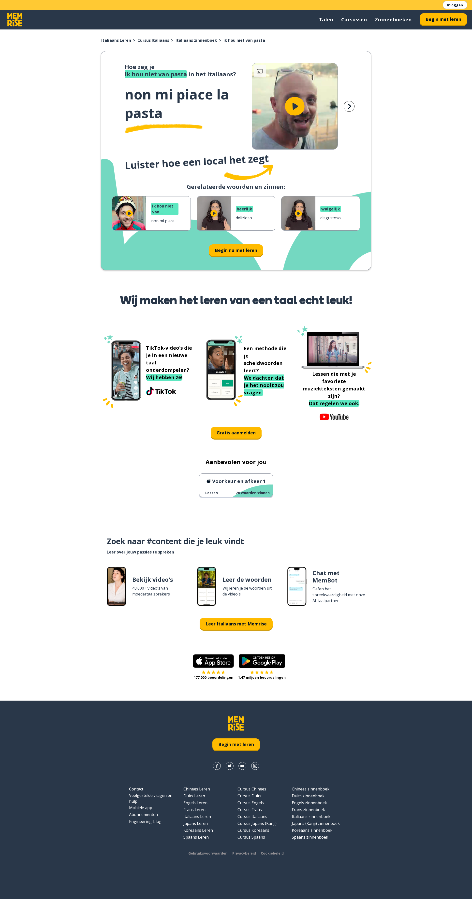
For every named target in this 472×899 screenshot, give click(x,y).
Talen (326, 19)
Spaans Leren (196, 837)
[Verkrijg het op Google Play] (262, 661)
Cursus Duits (249, 796)
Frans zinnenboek (308, 809)
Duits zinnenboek (308, 796)
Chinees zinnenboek (310, 789)
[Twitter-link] (230, 766)
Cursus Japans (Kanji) (257, 823)
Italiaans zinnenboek (196, 40)
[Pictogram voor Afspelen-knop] (295, 106)
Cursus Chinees (251, 789)
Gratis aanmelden (236, 433)
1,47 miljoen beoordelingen (262, 677)
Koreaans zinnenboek (312, 830)
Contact (136, 789)
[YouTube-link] (242, 766)
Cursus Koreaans (253, 830)
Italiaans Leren (116, 40)
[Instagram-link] (255, 766)
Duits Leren (194, 796)
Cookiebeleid (272, 853)
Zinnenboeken (393, 19)
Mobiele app (140, 807)
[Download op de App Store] (213, 661)
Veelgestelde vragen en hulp (150, 798)
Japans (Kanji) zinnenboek (316, 823)
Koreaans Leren (198, 830)
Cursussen (354, 19)
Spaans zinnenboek (310, 837)
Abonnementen (143, 814)
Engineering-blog (145, 821)
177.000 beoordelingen (213, 677)
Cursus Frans (249, 809)
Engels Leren (195, 802)
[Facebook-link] (217, 766)
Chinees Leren (196, 789)
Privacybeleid (244, 853)
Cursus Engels (250, 802)
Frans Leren (194, 809)
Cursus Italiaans (153, 40)
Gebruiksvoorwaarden (207, 853)
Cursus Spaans (251, 837)
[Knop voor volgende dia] (349, 106)
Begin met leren (443, 19)
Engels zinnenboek (309, 802)
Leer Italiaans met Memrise (236, 624)
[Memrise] (15, 19)
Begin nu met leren (236, 250)
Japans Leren (195, 823)
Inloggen (455, 5)
